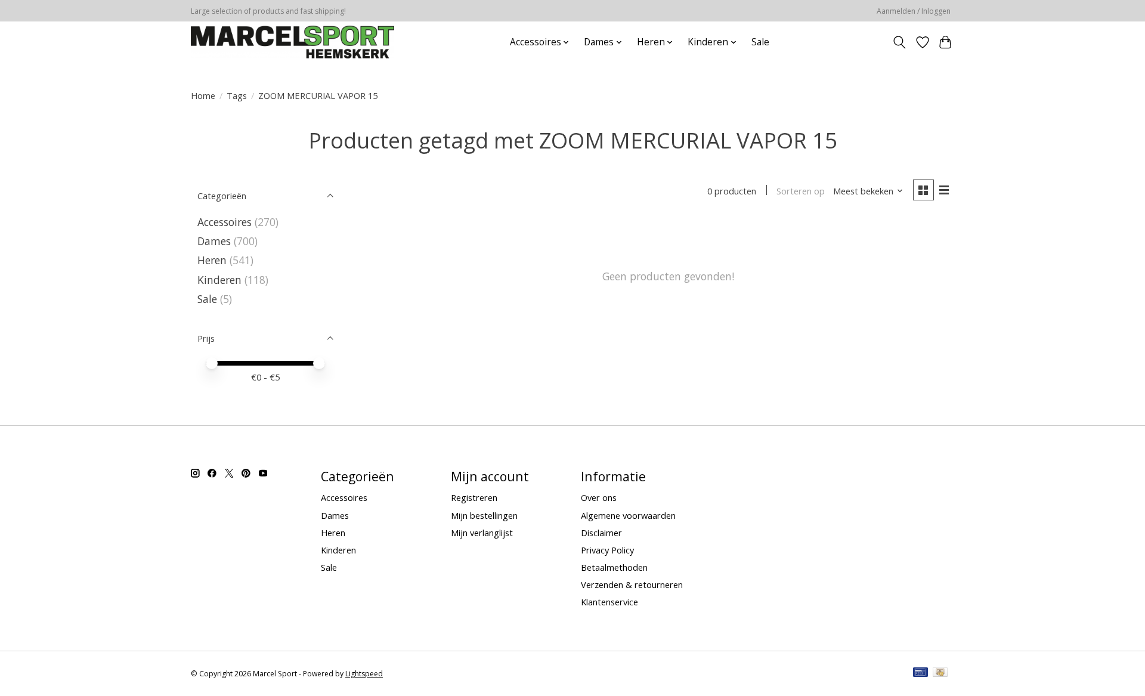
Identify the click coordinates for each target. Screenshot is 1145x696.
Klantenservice (609, 602)
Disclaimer (601, 533)
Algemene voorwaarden (628, 515)
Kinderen (219, 280)
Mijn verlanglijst (482, 533)
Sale (760, 42)
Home (203, 95)
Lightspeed (364, 674)
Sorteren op (800, 191)
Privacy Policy (607, 550)
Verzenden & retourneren (632, 584)
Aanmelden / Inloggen (914, 11)
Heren (212, 260)
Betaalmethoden (614, 567)
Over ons (599, 497)
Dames (214, 241)
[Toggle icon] (899, 42)
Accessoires (224, 222)
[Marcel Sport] (292, 42)
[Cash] (940, 673)
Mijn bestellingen (484, 515)
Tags (237, 95)
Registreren (474, 497)
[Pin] (920, 673)
